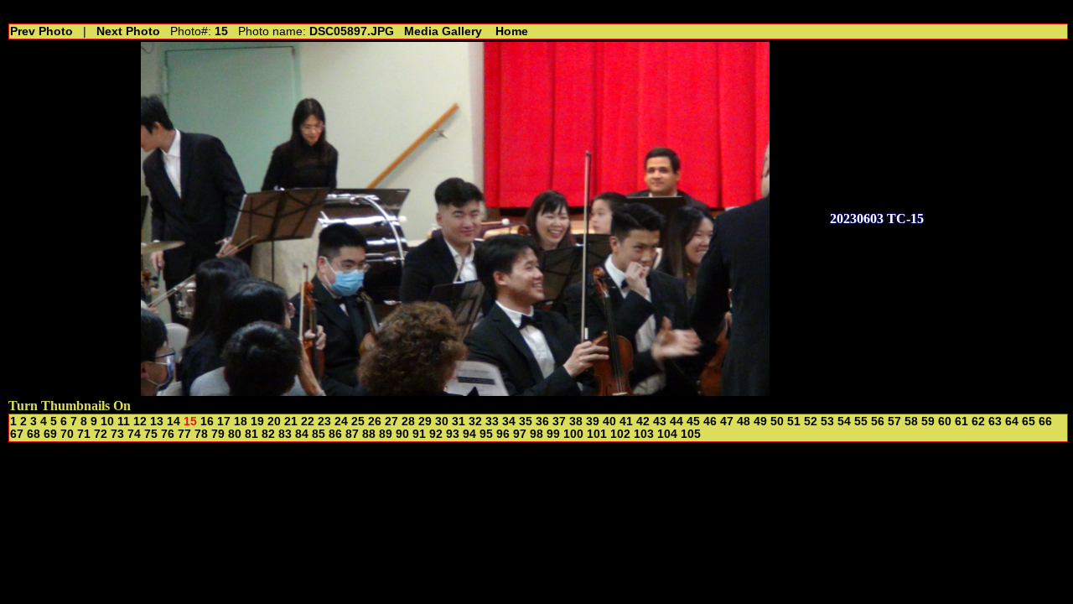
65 (1028, 421)
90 (402, 434)
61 (961, 421)
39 (592, 421)
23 (324, 421)
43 (659, 421)
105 (691, 434)
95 (486, 434)
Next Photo (128, 31)
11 (123, 421)
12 (140, 421)
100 (573, 434)
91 (419, 434)
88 (369, 434)
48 (743, 421)
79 (218, 434)
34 (509, 421)
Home (511, 31)
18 (240, 421)
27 (391, 421)
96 (503, 434)
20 (274, 421)
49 (760, 421)
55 (861, 421)
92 (436, 434)
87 (352, 434)
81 (251, 434)
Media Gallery (443, 31)
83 (285, 434)
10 (107, 421)
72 (100, 434)
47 (726, 421)
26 (374, 421)
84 (301, 434)
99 (553, 434)
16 (207, 421)
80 (234, 434)
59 (928, 421)
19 (257, 421)
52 (810, 421)
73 (117, 434)
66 (1045, 421)
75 (151, 434)
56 (877, 421)
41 (626, 421)
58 (911, 421)
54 (844, 421)
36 (542, 421)
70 (67, 434)
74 (134, 434)
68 (33, 434)
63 (995, 421)
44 (676, 421)
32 (475, 421)
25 (358, 421)
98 (536, 434)
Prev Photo (41, 31)
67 (16, 434)
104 (667, 434)
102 (620, 434)
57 (894, 421)
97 (519, 434)
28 (408, 421)
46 (710, 421)
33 (492, 421)
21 (291, 421)
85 (318, 434)
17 (224, 421)
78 (201, 434)
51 (794, 421)
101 (597, 434)
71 (84, 434)
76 (167, 434)
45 (693, 421)
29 (425, 421)
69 (50, 434)
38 (576, 421)
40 (609, 421)
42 (643, 421)
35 (525, 421)
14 (173, 421)
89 (385, 434)
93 (452, 434)
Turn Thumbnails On (69, 405)
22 (307, 421)
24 (341, 421)
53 (827, 421)
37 (559, 421)
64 (1012, 421)
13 (156, 421)
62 (978, 421)
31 (458, 421)
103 (644, 434)
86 (335, 434)
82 (268, 434)
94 (469, 434)
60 (944, 421)
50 (777, 421)
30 (441, 421)
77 (184, 434)
